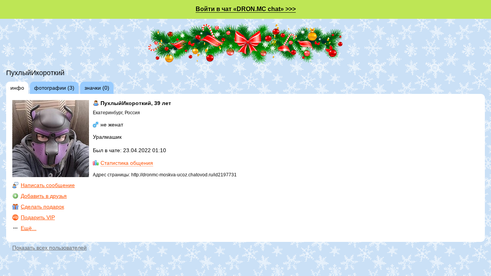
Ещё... (28, 228)
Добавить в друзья (44, 196)
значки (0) (96, 88)
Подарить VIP (38, 217)
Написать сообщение (48, 185)
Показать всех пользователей (49, 248)
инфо (17, 88)
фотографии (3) (54, 88)
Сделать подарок (42, 207)
